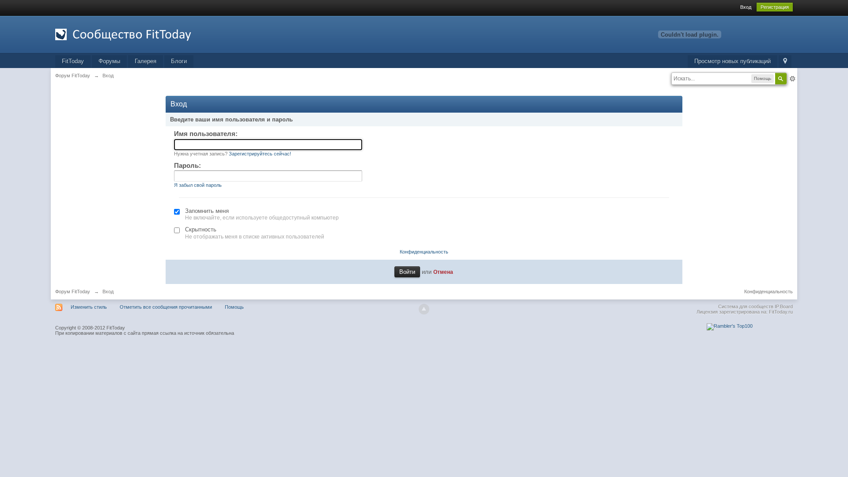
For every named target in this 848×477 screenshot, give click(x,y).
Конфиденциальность (424, 251)
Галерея (145, 61)
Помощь (234, 307)
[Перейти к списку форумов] (134, 33)
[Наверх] (424, 309)
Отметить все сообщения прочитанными (166, 307)
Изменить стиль (89, 307)
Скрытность (200, 229)
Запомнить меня (207, 211)
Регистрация (775, 7)
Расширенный (792, 78)
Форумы (109, 61)
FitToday (73, 61)
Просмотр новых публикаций (732, 61)
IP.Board (784, 306)
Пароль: (187, 165)
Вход (745, 7)
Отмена (443, 272)
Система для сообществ (745, 306)
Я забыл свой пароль (198, 185)
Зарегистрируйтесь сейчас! (260, 153)
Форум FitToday (72, 291)
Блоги (179, 61)
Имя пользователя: (206, 133)
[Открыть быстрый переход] (785, 61)
